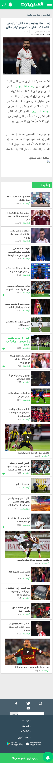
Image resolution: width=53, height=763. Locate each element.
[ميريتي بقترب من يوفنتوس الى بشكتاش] (40, 324)
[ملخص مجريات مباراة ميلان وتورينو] (27, 544)
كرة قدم (46, 14)
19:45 (19, 597)
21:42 (19, 310)
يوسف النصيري (41, 111)
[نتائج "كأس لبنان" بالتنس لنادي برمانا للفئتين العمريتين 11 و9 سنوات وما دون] (40, 503)
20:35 (19, 419)
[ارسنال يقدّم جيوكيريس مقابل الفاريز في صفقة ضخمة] (40, 628)
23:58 (19, 614)
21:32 (19, 633)
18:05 (19, 258)
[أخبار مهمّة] (3, 294)
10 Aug (18, 240)
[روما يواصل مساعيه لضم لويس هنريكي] (40, 396)
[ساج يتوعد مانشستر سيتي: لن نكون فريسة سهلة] (40, 271)
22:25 (19, 381)
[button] (4, 4)
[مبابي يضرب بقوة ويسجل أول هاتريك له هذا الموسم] (40, 289)
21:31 (19, 487)
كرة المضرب (25, 508)
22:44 (19, 399)
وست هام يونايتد (24, 86)
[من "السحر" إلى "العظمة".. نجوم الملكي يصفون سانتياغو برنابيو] (40, 592)
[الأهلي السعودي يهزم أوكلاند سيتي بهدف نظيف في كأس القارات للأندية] (40, 467)
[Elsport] (32, 4)
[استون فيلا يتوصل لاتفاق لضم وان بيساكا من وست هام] (40, 217)
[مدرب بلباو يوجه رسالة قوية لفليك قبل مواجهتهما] (40, 360)
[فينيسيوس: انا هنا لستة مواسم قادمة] (40, 521)
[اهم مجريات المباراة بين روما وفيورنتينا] (27, 652)
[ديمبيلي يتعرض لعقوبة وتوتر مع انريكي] (40, 378)
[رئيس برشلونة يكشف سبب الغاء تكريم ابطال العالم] (40, 306)
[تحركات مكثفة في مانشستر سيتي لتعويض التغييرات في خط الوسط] (40, 253)
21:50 (19, 274)
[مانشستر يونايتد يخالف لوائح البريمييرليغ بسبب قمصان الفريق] (40, 414)
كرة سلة (25, 725)
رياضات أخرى (23, 737)
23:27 (19, 292)
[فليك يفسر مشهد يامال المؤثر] (40, 574)
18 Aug (18, 222)
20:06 (19, 578)
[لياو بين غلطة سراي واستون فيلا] (40, 610)
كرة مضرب (24, 730)
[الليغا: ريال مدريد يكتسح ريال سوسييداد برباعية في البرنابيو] (40, 342)
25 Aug (18, 203)
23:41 (19, 328)
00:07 (19, 524)
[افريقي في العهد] (40, 485)
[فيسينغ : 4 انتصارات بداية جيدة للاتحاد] (40, 199)
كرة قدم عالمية (33, 14)
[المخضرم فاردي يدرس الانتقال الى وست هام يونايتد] (40, 235)
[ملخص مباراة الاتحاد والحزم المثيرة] (27, 437)
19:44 (16, 508)
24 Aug (37, 563)
